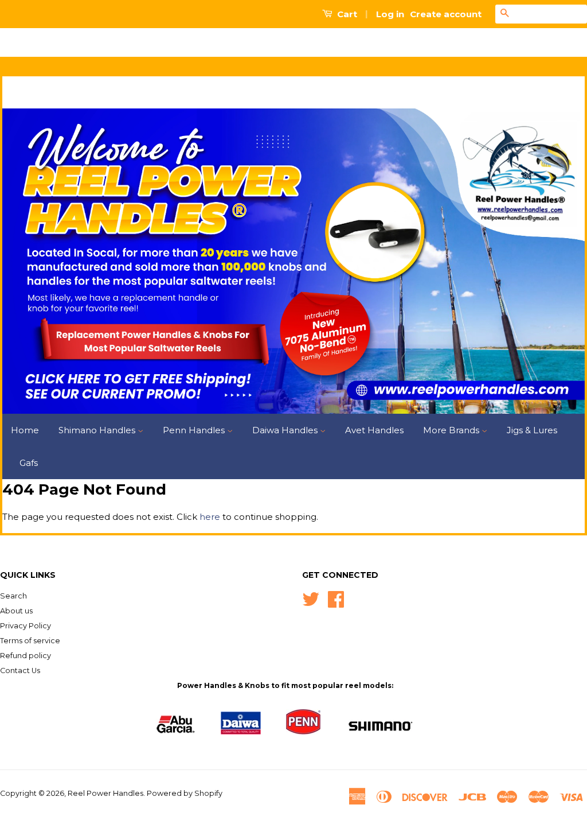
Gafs (28, 462)
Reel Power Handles (105, 793)
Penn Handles (195, 430)
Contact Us (20, 670)
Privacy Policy (25, 625)
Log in (390, 14)
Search (13, 596)
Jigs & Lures (532, 430)
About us (16, 611)
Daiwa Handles (286, 430)
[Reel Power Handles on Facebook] (336, 598)
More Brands (452, 430)
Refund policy (25, 655)
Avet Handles (374, 430)
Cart (346, 14)
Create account (446, 14)
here (209, 516)
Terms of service (30, 640)
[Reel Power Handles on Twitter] (310, 598)
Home (25, 430)
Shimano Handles (98, 430)
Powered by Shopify (184, 793)
